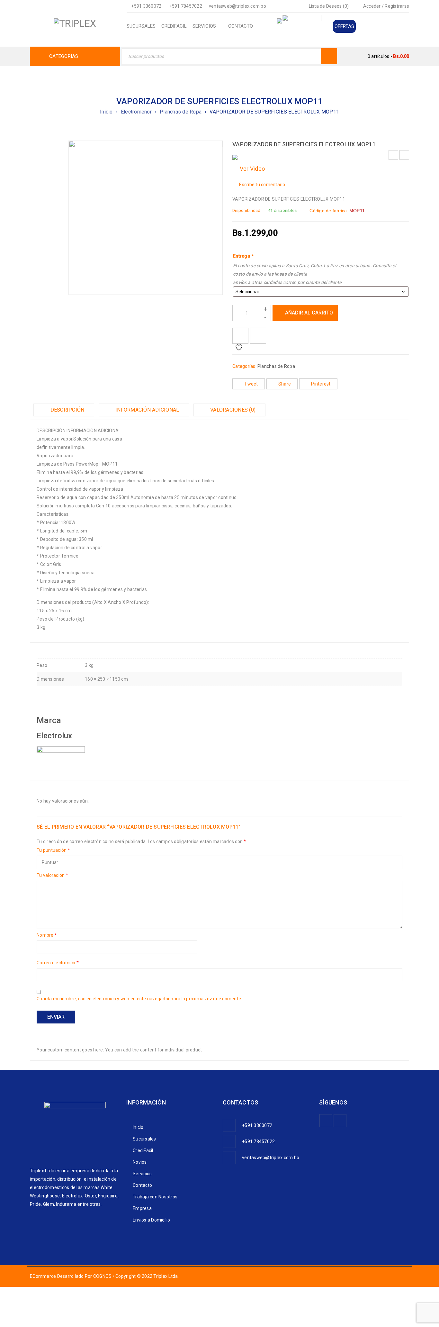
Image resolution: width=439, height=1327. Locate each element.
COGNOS (102, 1276)
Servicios (142, 1173)
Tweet (251, 383)
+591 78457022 (185, 6)
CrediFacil (143, 1150)
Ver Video (251, 168)
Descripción (66, 410)
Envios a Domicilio (151, 1219)
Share (284, 383)
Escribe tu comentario (262, 184)
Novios (140, 1162)
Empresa (142, 1208)
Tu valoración (52, 875)
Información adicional (146, 410)
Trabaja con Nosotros (155, 1196)
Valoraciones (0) (232, 410)
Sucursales (144, 1138)
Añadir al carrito (309, 313)
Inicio (106, 112)
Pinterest (320, 383)
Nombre (47, 935)
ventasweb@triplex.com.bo (237, 6)
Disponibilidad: (247, 210)
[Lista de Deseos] (240, 336)
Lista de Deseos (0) (328, 6)
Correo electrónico (58, 962)
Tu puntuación (53, 850)
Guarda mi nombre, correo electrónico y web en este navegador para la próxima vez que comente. (139, 998)
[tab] (63, 410)
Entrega (243, 256)
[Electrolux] (61, 750)
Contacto (142, 1185)
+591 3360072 (146, 6)
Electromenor (136, 112)
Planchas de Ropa (181, 112)
